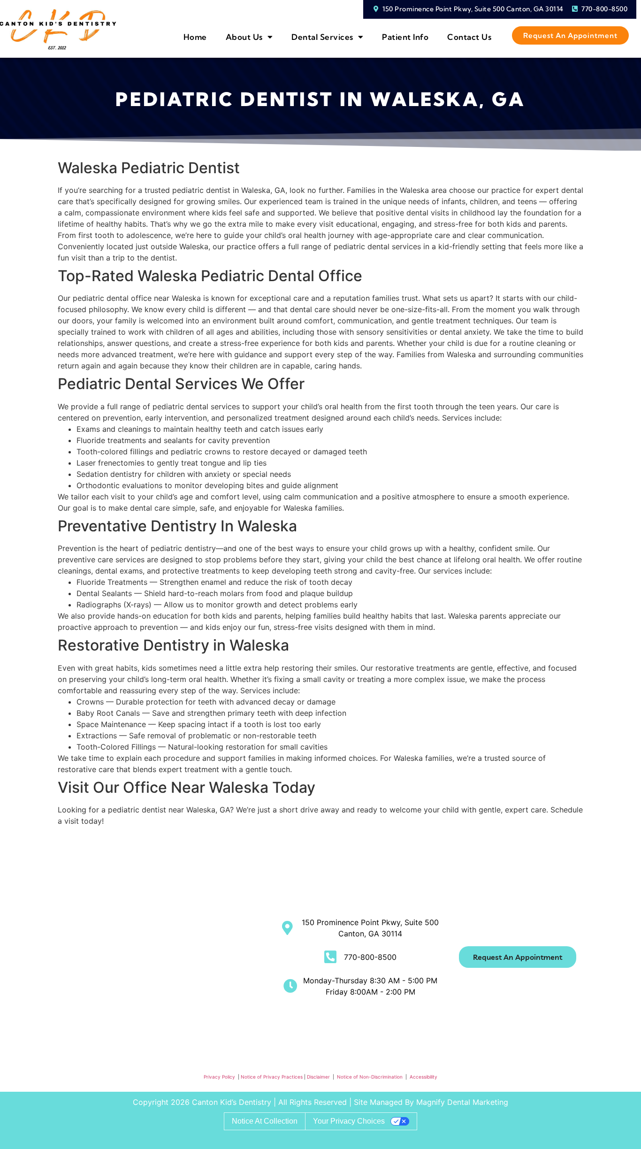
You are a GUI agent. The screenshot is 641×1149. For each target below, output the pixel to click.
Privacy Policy (219, 1077)
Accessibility (423, 1077)
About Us (244, 37)
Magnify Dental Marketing (462, 1102)
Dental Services (322, 37)
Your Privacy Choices (349, 1121)
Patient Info (405, 37)
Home (195, 37)
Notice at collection (265, 1121)
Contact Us (469, 37)
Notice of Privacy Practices (272, 1077)
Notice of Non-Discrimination (370, 1077)
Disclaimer (319, 1077)
